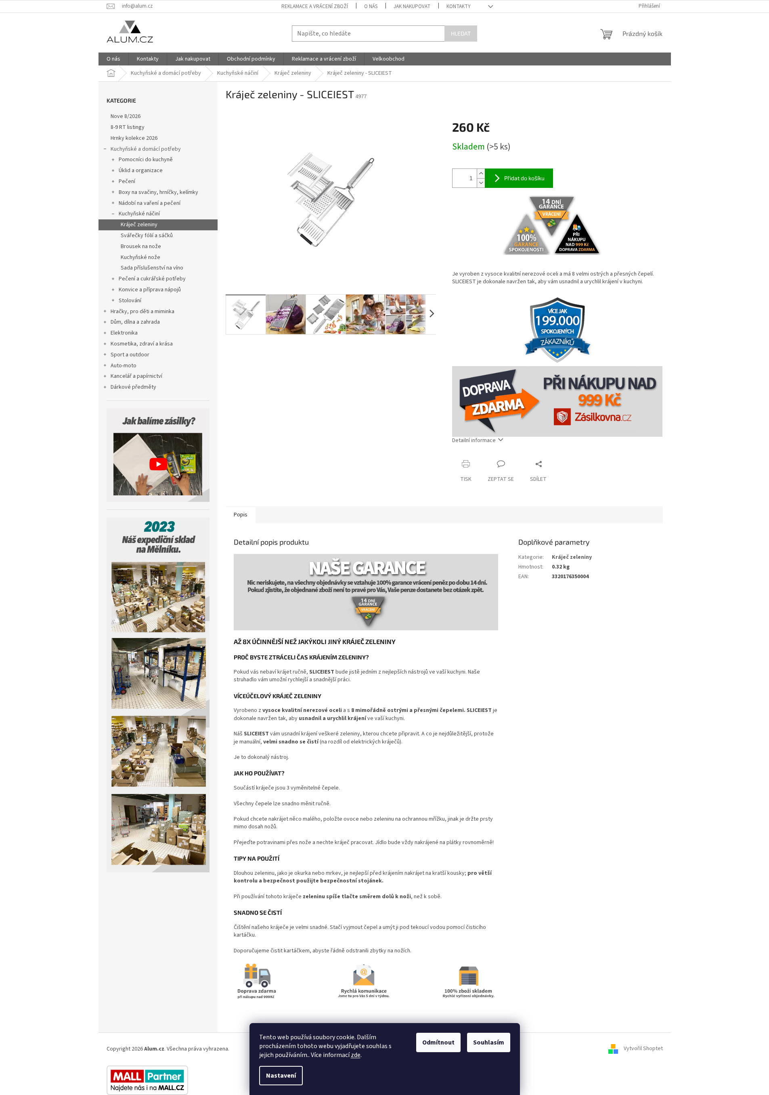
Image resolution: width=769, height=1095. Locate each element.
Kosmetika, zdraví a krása (142, 344)
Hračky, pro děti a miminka (142, 311)
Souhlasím (488, 1042)
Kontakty (458, 6)
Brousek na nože (141, 246)
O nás (370, 6)
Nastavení (281, 1075)
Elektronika (124, 333)
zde (355, 1055)
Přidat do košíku (524, 178)
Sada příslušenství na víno (152, 268)
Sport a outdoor (130, 355)
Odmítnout (438, 1042)
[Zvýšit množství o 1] (481, 173)
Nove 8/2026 (125, 116)
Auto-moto (123, 366)
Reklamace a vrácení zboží (314, 6)
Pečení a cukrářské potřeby (152, 279)
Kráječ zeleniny (139, 225)
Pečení (127, 181)
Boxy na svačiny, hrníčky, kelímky (158, 192)
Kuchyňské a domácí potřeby (146, 149)
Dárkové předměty (133, 387)
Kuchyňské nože (140, 257)
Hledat (461, 33)
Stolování (130, 301)
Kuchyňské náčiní (139, 214)
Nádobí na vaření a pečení (149, 203)
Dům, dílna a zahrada (135, 322)
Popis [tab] (240, 515)
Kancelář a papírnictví (136, 376)
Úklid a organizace (141, 170)
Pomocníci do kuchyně (146, 160)
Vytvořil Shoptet (643, 1049)
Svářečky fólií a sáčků (147, 236)
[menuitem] (113, 59)
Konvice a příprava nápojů (150, 290)
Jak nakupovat (412, 6)
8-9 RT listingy (128, 127)
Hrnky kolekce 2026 (134, 138)
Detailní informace (474, 440)
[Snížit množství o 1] (481, 182)
